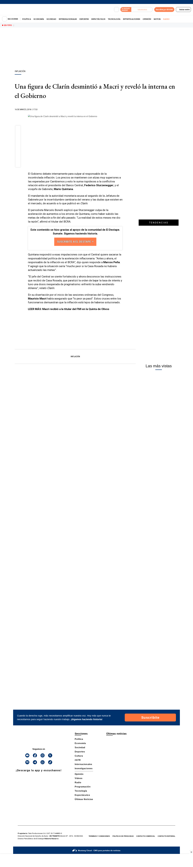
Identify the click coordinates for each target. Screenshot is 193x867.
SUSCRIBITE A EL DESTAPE (74, 241)
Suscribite (150, 717)
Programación (83, 787)
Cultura (79, 756)
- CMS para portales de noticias (99, 850)
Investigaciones (131, 19)
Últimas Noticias (84, 799)
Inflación (75, 356)
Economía (39, 19)
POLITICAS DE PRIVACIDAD (123, 836)
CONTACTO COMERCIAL (145, 836)
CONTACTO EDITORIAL (166, 836)
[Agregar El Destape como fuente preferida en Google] (122, 109)
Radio (166, 19)
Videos (78, 778)
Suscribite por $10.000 (164, 9)
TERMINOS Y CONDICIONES (99, 836)
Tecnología (114, 19)
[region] (96, 49)
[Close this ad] (191, 852)
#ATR (78, 760)
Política (26, 19)
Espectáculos (98, 19)
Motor (157, 19)
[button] (18, 128)
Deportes (84, 19)
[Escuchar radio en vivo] (142, 9)
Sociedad (51, 19)
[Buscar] (116, 9)
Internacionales (68, 19)
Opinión (147, 19)
